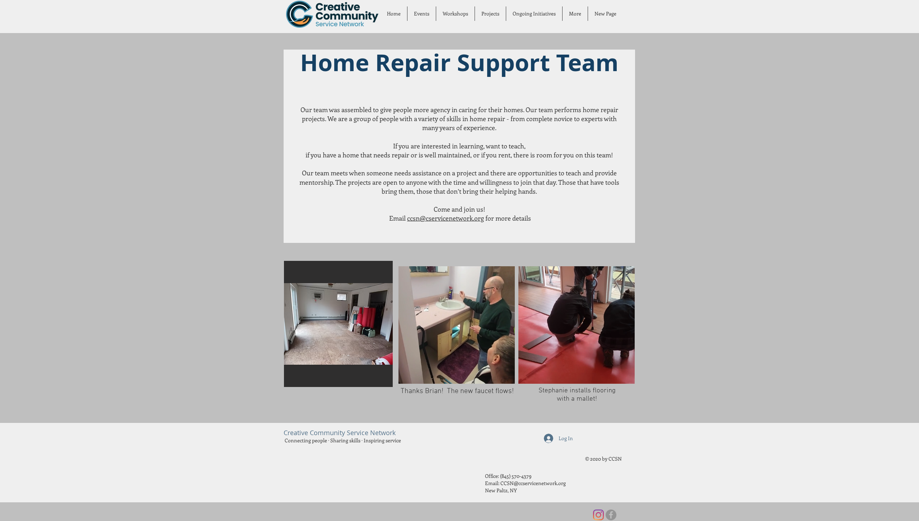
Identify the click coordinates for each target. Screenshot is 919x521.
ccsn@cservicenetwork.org (445, 218)
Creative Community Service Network (340, 432)
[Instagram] (598, 515)
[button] (421, 13)
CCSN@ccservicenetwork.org (533, 483)
